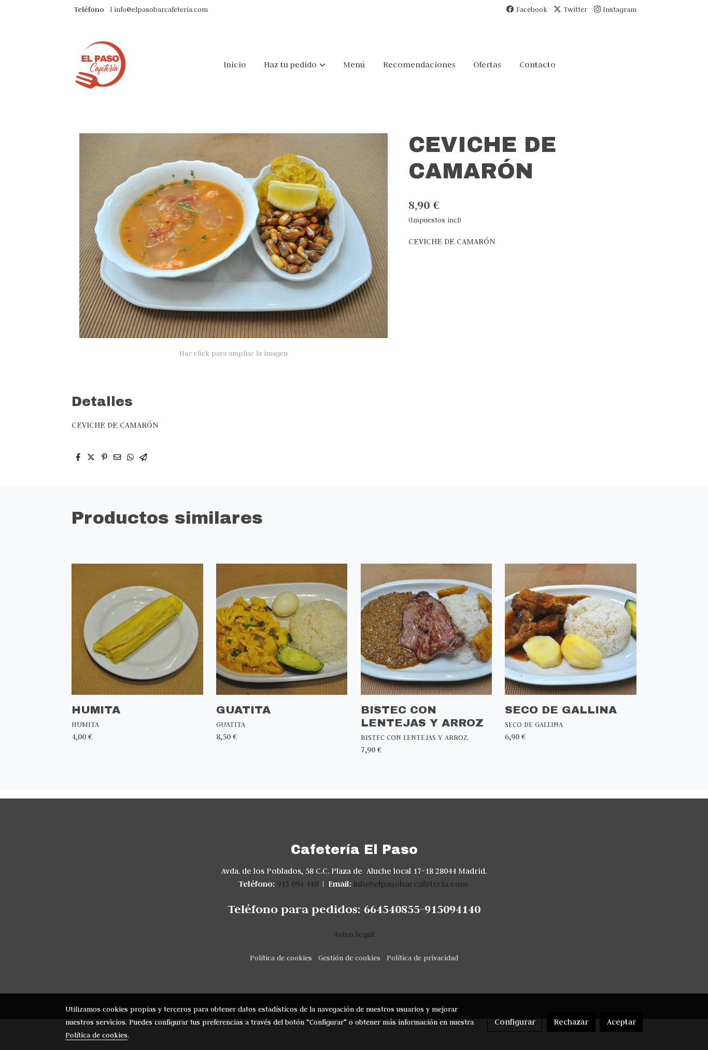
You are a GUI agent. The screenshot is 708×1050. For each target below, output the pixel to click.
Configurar (514, 1022)
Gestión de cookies (349, 958)
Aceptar (621, 1022)
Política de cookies (281, 958)
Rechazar (571, 1022)
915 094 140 (297, 884)
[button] (295, 64)
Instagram (618, 9)
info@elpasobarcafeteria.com (410, 884)
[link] (100, 65)
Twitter (574, 9)
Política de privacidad (422, 958)
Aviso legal (354, 934)
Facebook (530, 9)
